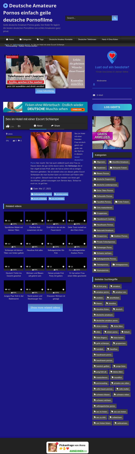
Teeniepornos (102, 264)
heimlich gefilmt (102, 366)
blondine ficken (102, 309)
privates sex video (121, 383)
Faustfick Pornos (104, 202)
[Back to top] (127, 446)
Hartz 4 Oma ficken (110, 39)
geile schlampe (102, 343)
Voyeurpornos (102, 270)
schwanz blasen (103, 394)
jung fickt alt (101, 372)
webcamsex (122, 423)
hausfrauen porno (103, 355)
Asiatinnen (101, 168)
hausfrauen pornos (104, 360)
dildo (98, 332)
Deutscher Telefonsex (87, 39)
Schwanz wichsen (104, 253)
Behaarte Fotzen (120, 168)
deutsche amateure (104, 315)
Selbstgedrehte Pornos (42, 194)
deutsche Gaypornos (105, 179)
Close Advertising (45, 91)
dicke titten (118, 326)
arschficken (114, 298)
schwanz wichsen (103, 400)
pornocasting (101, 383)
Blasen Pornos (103, 173)
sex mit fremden (57, 198)
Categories (26, 39)
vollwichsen (117, 417)
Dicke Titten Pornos (105, 190)
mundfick (118, 377)
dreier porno (112, 332)
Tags (42, 39)
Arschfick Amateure (120, 162)
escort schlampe (39, 198)
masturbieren (101, 377)
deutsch (119, 309)
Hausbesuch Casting (105, 219)
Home (11, 39)
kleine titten (118, 372)
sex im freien (101, 412)
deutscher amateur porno (107, 320)
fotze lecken (119, 337)
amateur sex (121, 292)
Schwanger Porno (104, 247)
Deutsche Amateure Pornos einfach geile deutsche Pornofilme (29, 12)
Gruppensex (102, 213)
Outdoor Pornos (120, 236)
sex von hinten (120, 412)
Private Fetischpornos (106, 242)
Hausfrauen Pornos (105, 225)
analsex (99, 298)
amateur (116, 286)
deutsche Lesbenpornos (107, 185)
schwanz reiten (123, 394)
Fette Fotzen (123, 202)
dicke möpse (101, 326)
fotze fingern (101, 337)
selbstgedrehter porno (105, 406)
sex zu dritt (100, 417)
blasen (99, 303)
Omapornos (102, 236)
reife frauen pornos (104, 389)
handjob (99, 349)
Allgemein (101, 162)
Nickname (102, 80)
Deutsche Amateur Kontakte (61, 39)
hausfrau (113, 349)
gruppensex (121, 343)
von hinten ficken (103, 423)
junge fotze (120, 366)
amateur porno (62, 194)
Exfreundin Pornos (104, 196)
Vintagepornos (121, 264)
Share (57, 126)
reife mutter (124, 389)
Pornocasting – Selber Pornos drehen (21, 46)
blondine (112, 303)
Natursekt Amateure (105, 230)
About (39, 126)
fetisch (127, 332)
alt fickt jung (101, 286)
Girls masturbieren (104, 207)
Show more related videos (45, 307)
